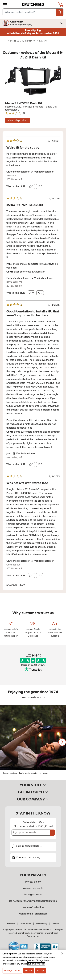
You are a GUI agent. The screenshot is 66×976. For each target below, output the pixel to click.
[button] (31, 186)
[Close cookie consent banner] (62, 953)
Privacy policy (33, 882)
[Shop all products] (5, 4)
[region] (33, 742)
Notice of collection (33, 907)
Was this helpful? (15, 186)
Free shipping (33, 32)
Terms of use (25, 924)
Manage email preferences (33, 914)
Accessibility (41, 924)
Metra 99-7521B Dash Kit (22, 41)
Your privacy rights (33, 888)
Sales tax (11, 924)
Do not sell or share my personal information (33, 901)
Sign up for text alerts (27, 846)
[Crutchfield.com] (33, 4)
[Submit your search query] (59, 12)
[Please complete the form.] (52, 833)
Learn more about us (32, 697)
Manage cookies (33, 894)
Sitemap (55, 924)
